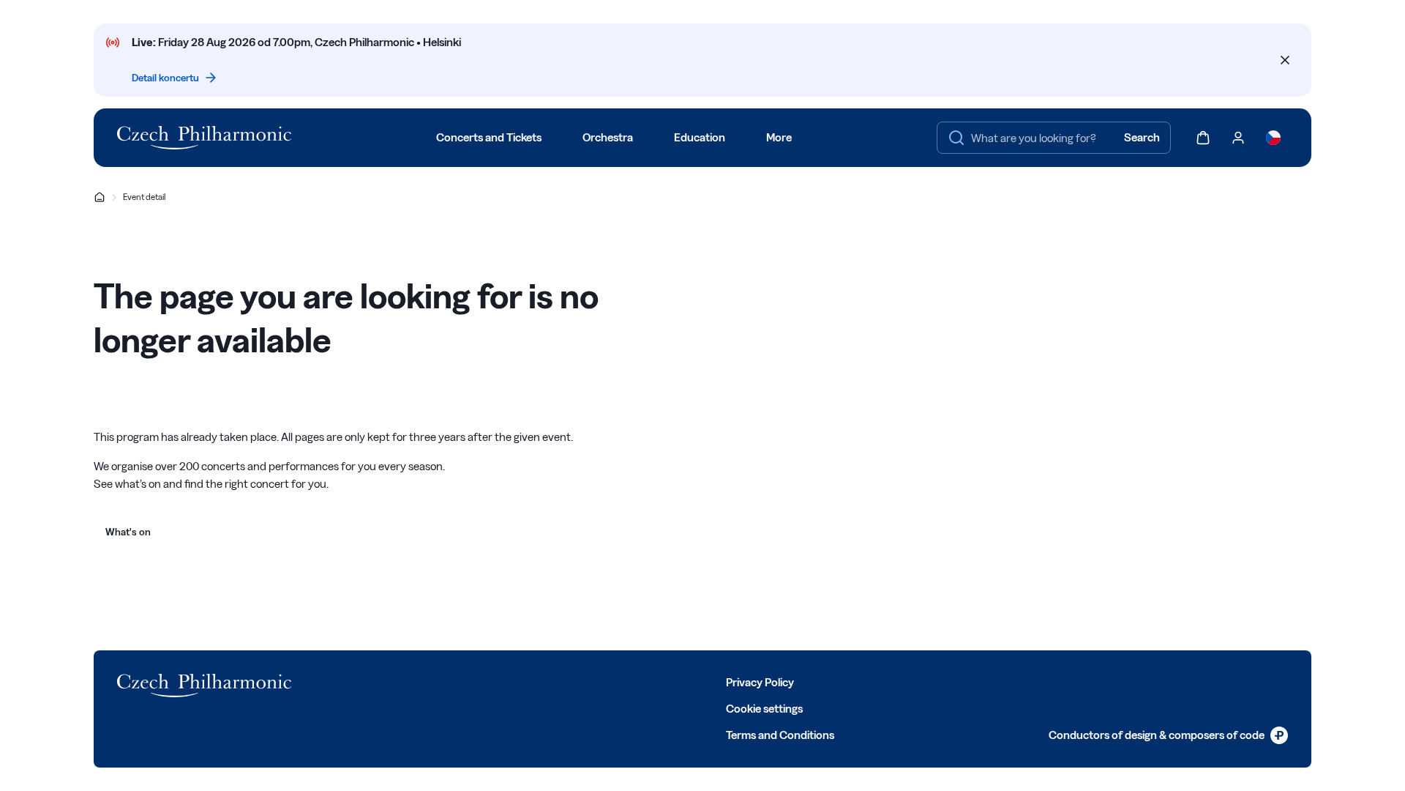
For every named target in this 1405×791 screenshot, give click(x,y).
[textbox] (1054, 138)
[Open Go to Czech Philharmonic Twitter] (385, 681)
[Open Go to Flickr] (513, 681)
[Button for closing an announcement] (1285, 60)
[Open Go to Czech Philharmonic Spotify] (481, 681)
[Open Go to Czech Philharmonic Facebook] (352, 681)
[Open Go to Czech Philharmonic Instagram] (417, 681)
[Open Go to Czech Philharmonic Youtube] (449, 681)
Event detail (144, 196)
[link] (1168, 735)
